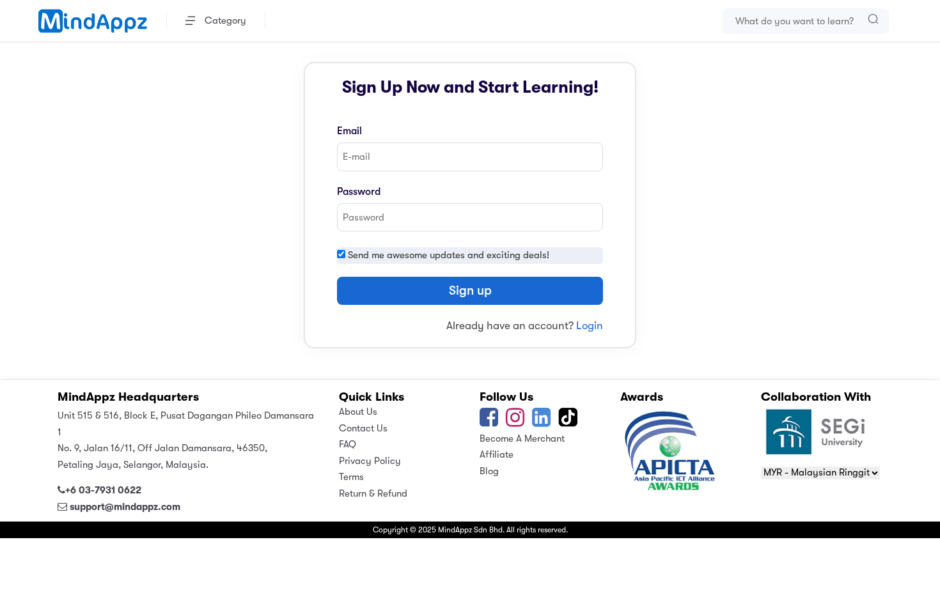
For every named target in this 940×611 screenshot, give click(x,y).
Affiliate (496, 454)
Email (349, 131)
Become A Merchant (522, 438)
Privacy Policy (370, 461)
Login (589, 326)
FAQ (347, 444)
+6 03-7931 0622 (103, 490)
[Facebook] (489, 422)
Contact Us (363, 428)
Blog (489, 471)
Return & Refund (373, 493)
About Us (358, 411)
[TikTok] (569, 422)
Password (358, 192)
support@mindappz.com (125, 507)
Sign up (470, 290)
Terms (351, 477)
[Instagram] (515, 422)
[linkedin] (541, 422)
